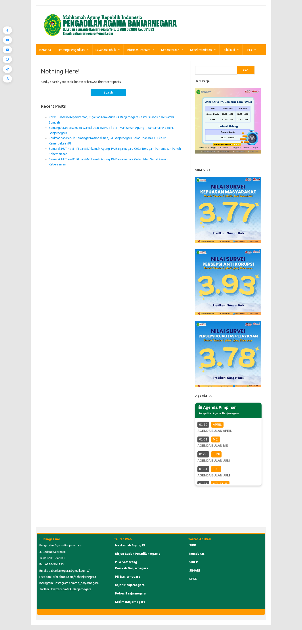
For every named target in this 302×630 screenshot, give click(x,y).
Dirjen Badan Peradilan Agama (137, 553)
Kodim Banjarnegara (130, 602)
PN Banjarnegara (127, 576)
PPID (249, 50)
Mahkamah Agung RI (130, 545)
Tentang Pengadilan (71, 50)
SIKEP (193, 562)
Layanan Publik (106, 50)
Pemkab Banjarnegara (131, 568)
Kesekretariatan (201, 50)
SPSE (193, 579)
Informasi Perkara (138, 50)
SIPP (192, 545)
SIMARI (194, 570)
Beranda (45, 50)
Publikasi (229, 50)
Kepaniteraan (170, 50)
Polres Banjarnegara (130, 593)
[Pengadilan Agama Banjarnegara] (109, 37)
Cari (245, 70)
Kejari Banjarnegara (130, 585)
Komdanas (197, 553)
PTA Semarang (126, 562)
